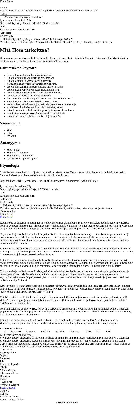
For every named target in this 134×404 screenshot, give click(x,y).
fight (19, 180)
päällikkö (86, 180)
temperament (72, 180)
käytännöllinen (7, 180)
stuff (46, 180)
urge (95, 180)
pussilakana (30, 180)
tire (40, 180)
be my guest (57, 180)
